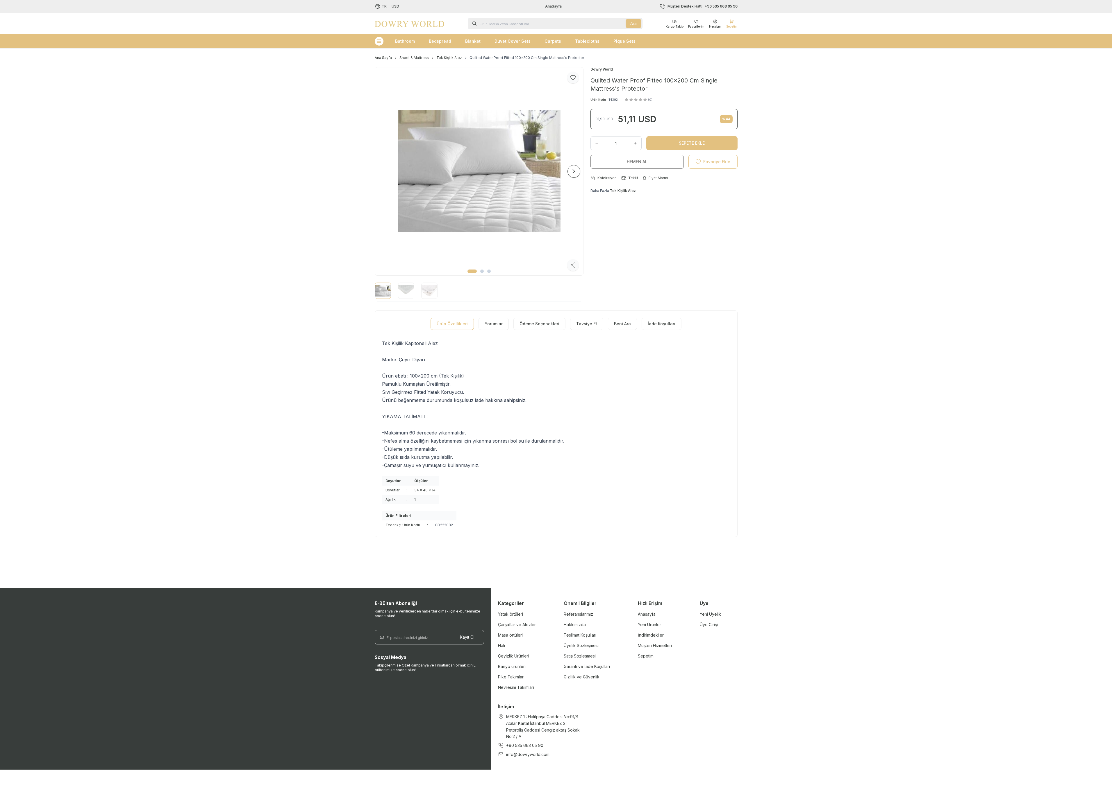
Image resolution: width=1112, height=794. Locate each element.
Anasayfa (647, 614)
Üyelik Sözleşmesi (581, 645)
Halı (501, 645)
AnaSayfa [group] (556, 6)
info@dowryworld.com (527, 754)
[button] (472, 271)
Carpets (553, 41)
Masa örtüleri (510, 635)
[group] (479, 171)
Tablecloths (587, 41)
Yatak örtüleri (510, 614)
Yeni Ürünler (649, 624)
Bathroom (405, 41)
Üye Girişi (709, 624)
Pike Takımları (511, 676)
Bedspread (440, 41)
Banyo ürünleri (512, 666)
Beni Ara (622, 323)
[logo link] (410, 23)
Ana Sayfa (383, 57)
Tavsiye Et (586, 323)
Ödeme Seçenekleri (539, 323)
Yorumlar (494, 323)
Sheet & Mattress (414, 57)
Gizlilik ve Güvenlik (581, 676)
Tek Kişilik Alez (449, 57)
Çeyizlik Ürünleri (513, 655)
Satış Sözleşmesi (580, 655)
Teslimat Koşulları (580, 635)
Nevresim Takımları (516, 687)
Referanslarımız (578, 614)
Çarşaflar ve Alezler (517, 624)
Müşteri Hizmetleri (655, 645)
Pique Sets (624, 41)
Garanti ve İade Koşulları (587, 666)
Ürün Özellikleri (452, 323)
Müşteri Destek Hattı (702, 6)
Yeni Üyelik (710, 614)
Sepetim (646, 655)
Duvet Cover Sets (513, 41)
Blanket (473, 41)
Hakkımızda (575, 624)
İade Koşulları (661, 323)
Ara (633, 23)
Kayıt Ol (467, 637)
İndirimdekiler (651, 635)
